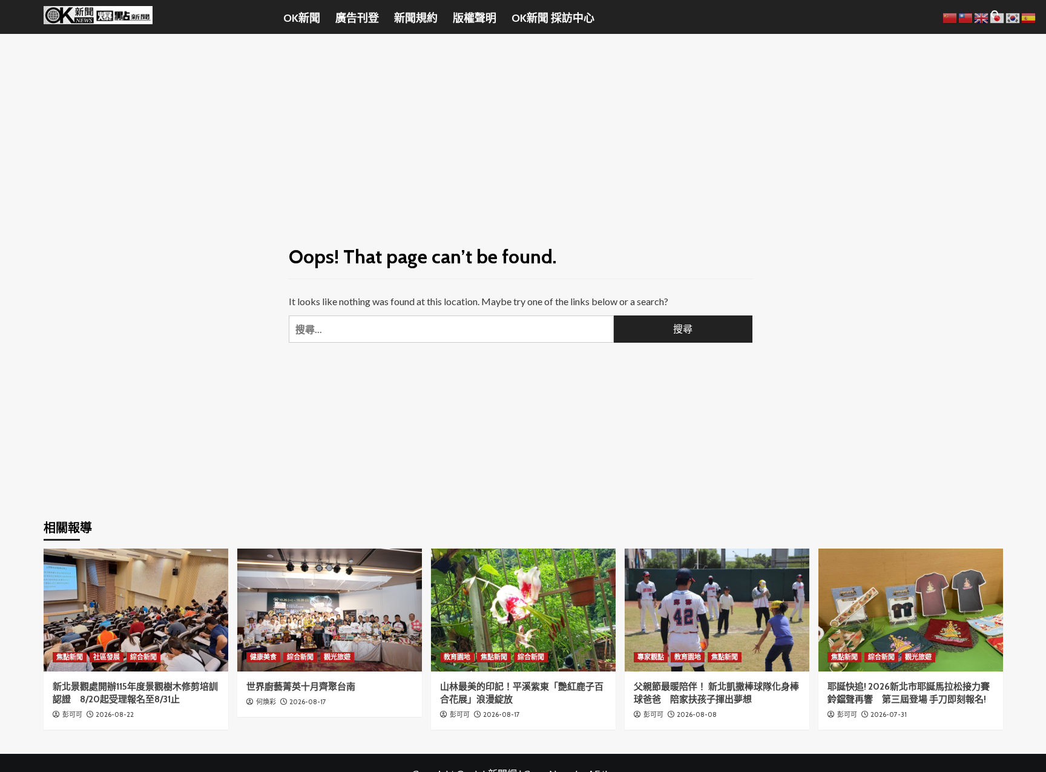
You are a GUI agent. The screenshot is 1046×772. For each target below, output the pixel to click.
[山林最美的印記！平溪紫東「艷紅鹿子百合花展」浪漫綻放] (523, 610)
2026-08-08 (697, 714)
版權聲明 (474, 18)
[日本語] (997, 16)
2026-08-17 (307, 702)
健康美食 (263, 657)
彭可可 (72, 714)
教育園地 (457, 657)
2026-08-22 (115, 714)
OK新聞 (301, 18)
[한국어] (1013, 16)
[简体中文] (950, 16)
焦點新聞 (69, 657)
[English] (982, 16)
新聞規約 (416, 18)
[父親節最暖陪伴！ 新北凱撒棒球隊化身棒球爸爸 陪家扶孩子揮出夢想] (717, 610)
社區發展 (106, 657)
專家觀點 (650, 657)
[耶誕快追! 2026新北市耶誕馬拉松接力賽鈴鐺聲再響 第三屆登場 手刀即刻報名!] (910, 610)
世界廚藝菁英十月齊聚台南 (300, 686)
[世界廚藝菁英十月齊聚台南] (329, 610)
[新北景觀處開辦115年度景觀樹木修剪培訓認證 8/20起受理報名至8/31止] (136, 610)
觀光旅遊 (337, 657)
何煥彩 (266, 701)
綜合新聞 (143, 657)
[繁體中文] (966, 16)
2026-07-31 (888, 714)
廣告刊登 (357, 18)
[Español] (1029, 16)
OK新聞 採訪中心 (552, 18)
